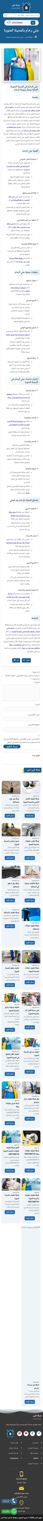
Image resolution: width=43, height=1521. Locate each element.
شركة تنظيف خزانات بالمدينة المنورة (32, 970)
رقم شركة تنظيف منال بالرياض (31, 1101)
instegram (14, 1458)
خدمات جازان (13, 1448)
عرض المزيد (29, 815)
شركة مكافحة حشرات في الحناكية (31, 885)
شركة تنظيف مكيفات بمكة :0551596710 (32, 1152)
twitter (35, 1458)
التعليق (37, 682)
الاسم (37, 704)
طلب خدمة (14, 1442)
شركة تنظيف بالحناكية (11, 912)
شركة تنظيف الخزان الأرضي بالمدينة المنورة (31, 800)
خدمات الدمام (13, 1453)
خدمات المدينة (33, 1463)
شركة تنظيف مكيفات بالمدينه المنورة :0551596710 (32, 1199)
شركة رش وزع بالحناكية (14, 800)
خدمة (28, 493)
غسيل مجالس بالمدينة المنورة (11, 843)
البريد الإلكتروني (33, 714)
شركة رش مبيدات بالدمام (33, 1386)
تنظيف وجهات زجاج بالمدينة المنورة (12, 1009)
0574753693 (17, 22)
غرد (17, 660)
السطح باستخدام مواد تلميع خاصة (18, 334)
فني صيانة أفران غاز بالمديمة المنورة (32, 1012)
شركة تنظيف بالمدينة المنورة (12, 1197)
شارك (28, 660)
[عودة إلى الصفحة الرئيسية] (35, 37)
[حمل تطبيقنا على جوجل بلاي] (10, 1433)
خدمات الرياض (33, 1448)
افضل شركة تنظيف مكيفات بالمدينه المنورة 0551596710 (11, 1151)
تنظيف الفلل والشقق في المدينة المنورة (12, 1056)
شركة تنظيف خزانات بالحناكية (32, 927)
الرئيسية (35, 1442)
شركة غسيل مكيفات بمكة (12, 1105)
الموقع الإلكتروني (34, 724)
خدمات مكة (34, 1453)
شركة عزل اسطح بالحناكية (13, 885)
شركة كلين (28, 37)
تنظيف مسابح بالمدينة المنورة (31, 1053)
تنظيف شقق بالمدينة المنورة (12, 970)
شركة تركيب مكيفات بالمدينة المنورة (32, 843)
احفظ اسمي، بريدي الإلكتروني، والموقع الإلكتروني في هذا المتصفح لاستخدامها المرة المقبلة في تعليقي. (21, 741)
